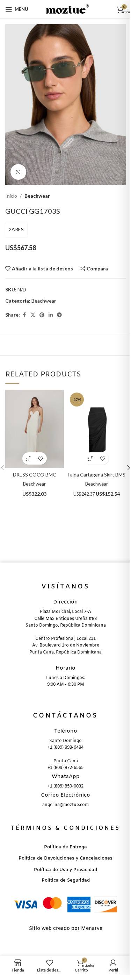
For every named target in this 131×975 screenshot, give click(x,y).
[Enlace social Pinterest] (41, 315)
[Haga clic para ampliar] (18, 172)
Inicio (11, 196)
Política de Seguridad (66, 880)
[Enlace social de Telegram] (59, 315)
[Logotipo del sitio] (65, 9)
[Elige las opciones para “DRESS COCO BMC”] (28, 458)
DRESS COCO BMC (34, 475)
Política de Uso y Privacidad (65, 870)
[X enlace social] (32, 315)
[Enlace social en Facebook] (24, 315)
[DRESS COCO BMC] (34, 429)
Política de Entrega (65, 847)
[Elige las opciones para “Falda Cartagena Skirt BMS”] (90, 458)
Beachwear (37, 196)
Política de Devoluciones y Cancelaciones (65, 858)
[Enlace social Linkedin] (50, 315)
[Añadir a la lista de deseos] (41, 458)
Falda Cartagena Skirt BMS (96, 475)
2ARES (16, 229)
